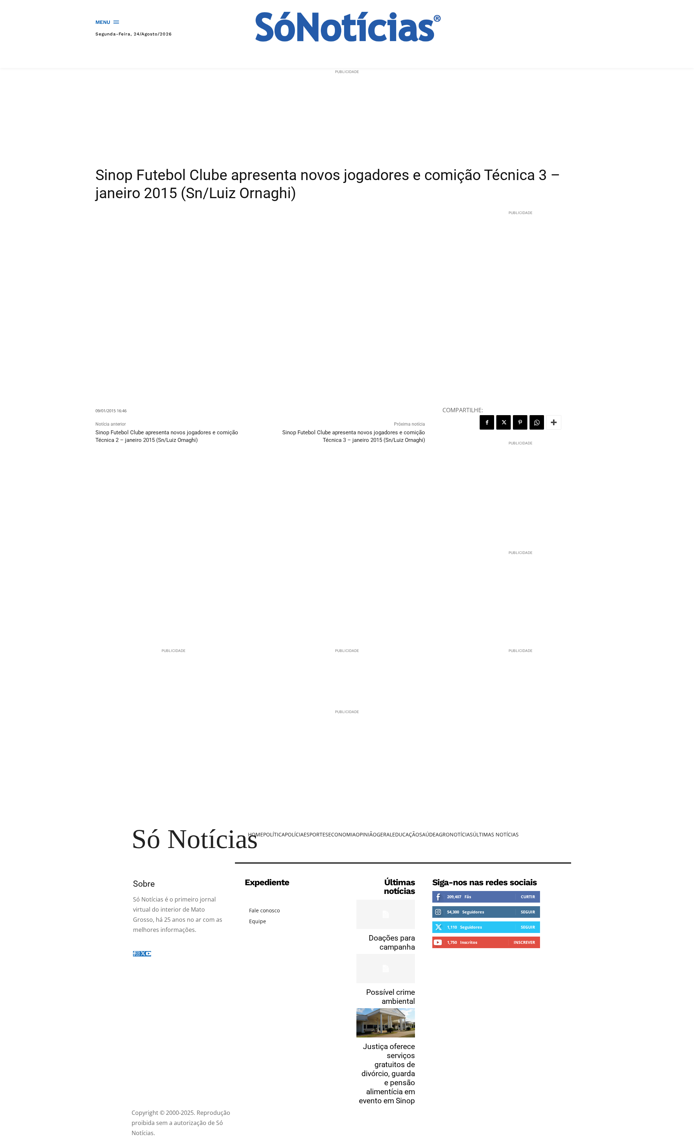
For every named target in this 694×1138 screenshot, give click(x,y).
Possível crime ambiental (390, 997)
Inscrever (524, 942)
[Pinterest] (520, 422)
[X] (503, 422)
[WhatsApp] (537, 422)
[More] (553, 422)
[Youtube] (148, 953)
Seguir (528, 912)
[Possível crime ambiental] (385, 968)
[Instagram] (138, 953)
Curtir (528, 896)
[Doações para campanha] (385, 914)
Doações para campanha (392, 942)
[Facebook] (487, 422)
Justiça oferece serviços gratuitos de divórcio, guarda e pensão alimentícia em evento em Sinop (387, 1073)
